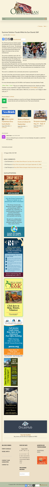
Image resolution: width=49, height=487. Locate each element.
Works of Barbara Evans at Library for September (24, 121)
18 (23, 457)
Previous (40, 26)
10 (21, 456)
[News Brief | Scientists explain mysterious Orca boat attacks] (8, 112)
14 (27, 456)
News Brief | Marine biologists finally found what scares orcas (28, 167)
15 (28, 456)
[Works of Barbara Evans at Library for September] (24, 113)
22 (28, 457)
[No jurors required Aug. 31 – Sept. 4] (40, 114)
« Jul (21, 463)
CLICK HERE (33, 87)
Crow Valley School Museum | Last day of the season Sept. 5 (27, 161)
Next (45, 26)
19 (24, 457)
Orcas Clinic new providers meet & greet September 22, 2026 (27, 164)
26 (24, 459)
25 (23, 459)
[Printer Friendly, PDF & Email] (7, 85)
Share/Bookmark (17, 39)
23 (20, 459)
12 (24, 456)
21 (27, 457)
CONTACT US (5, 464)
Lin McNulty (11, 96)
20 (26, 457)
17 (21, 457)
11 (22, 456)
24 (21, 459)
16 (20, 457)
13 (25, 456)
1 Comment (12, 35)
